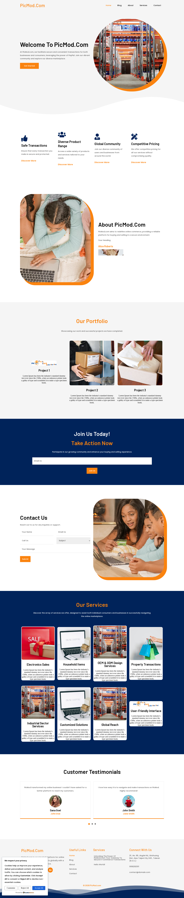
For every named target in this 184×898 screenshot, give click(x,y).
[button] (89, 824)
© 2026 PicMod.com (92, 885)
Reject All (25, 888)
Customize (11, 888)
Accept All (39, 888)
